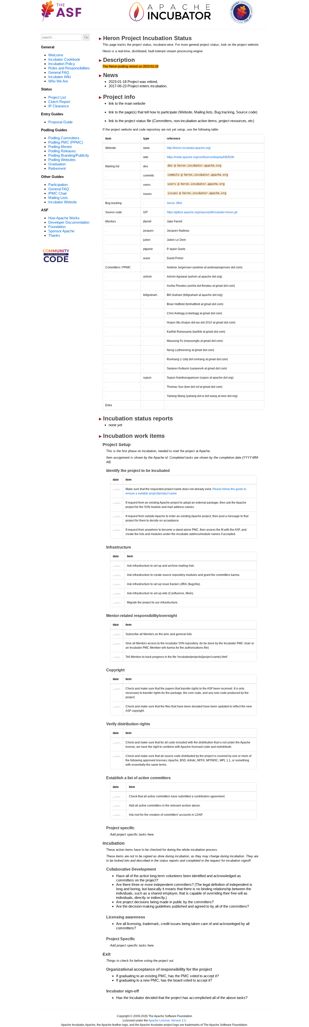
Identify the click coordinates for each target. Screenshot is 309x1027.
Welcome (55, 55)
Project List (57, 97)
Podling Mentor (60, 147)
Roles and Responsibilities (69, 68)
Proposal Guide (60, 122)
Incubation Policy (61, 64)
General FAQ (58, 72)
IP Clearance (58, 106)
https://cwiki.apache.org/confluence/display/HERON (200, 157)
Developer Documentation (68, 222)
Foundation (57, 227)
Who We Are (58, 81)
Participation (58, 185)
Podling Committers (63, 138)
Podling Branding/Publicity (68, 155)
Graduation (57, 164)
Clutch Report (59, 102)
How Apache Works (64, 218)
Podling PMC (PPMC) (65, 142)
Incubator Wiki (59, 77)
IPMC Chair (57, 193)
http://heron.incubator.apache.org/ (189, 148)
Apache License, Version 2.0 (167, 1020)
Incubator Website (62, 202)
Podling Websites (62, 160)
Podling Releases (62, 151)
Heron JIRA (174, 203)
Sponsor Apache (61, 231)
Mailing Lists (58, 198)
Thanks (54, 235)
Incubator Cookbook (64, 59)
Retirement (57, 168)
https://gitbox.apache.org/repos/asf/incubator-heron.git (202, 212)
